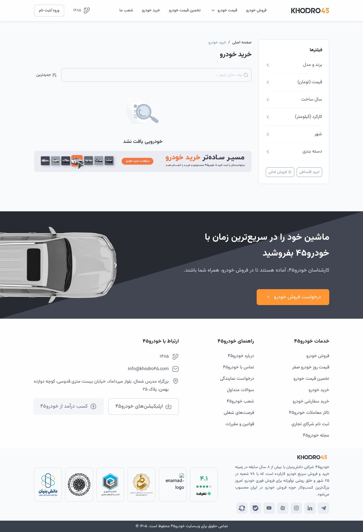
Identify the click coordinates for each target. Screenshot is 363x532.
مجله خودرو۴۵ (316, 435)
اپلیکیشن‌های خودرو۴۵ (139, 406)
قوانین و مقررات (239, 424)
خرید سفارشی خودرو (311, 401)
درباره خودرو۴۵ (241, 356)
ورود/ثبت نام (49, 10)
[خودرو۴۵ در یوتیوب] (269, 508)
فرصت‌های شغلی (239, 412)
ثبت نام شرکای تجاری (310, 424)
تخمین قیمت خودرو (311, 378)
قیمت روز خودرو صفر (310, 367)
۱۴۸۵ (77, 10)
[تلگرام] (323, 508)
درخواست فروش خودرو (297, 297)
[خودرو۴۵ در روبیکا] (242, 508)
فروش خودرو (317, 356)
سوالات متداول (240, 390)
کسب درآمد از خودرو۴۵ (64, 406)
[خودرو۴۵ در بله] (255, 508)
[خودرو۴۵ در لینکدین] (310, 508)
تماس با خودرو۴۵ (238, 367)
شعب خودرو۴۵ (240, 401)
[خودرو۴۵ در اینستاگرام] (296, 508)
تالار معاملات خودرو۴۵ (309, 412)
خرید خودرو (319, 390)
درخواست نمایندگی (237, 378)
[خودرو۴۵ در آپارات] (282, 508)
